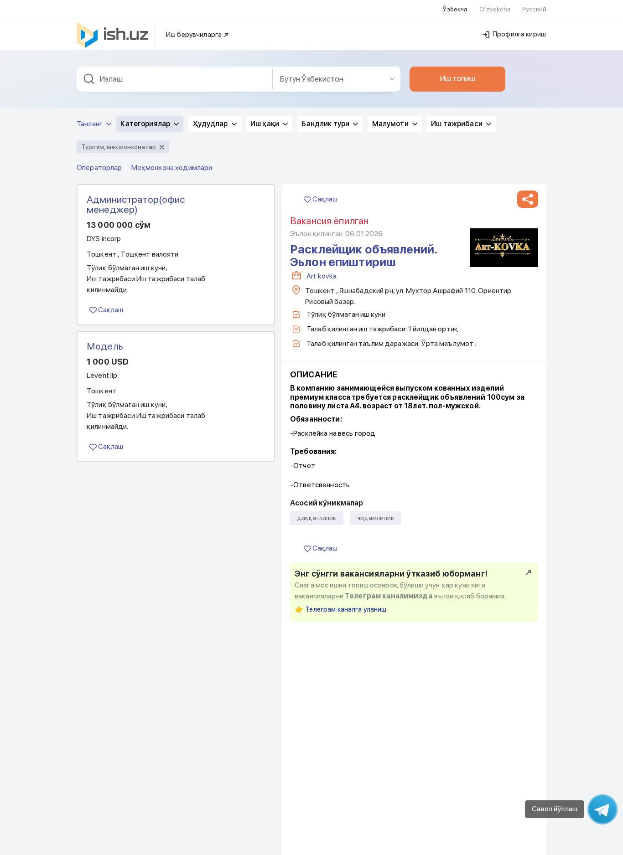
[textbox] (175, 79)
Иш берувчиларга (194, 35)
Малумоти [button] (391, 123)
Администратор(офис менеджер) (136, 204)
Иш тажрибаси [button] (457, 123)
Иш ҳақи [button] (265, 123)
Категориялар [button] (145, 123)
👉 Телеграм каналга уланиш (341, 609)
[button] (527, 199)
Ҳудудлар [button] (211, 123)
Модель (105, 346)
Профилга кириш (518, 34)
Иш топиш (457, 78)
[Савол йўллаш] (602, 809)
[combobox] (175, 79)
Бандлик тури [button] (326, 123)
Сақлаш (110, 309)
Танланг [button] (90, 123)
